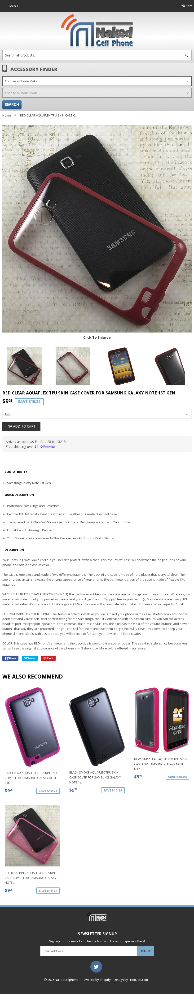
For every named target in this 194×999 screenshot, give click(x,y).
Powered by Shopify (96, 979)
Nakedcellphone (67, 979)
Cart (188, 6)
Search (12, 104)
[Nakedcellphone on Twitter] (96, 966)
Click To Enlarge (97, 337)
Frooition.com (138, 979)
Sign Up (145, 951)
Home (6, 115)
